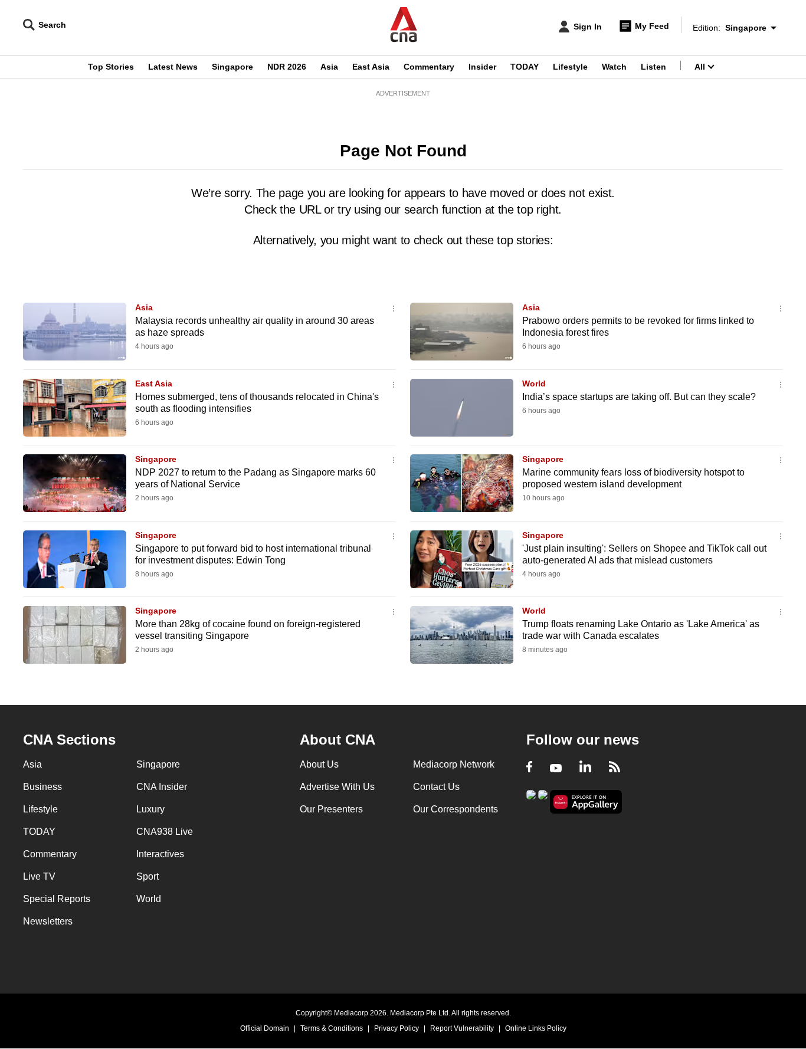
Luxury (150, 809)
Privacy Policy (396, 1028)
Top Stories (111, 66)
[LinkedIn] (585, 768)
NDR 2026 (286, 66)
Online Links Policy (535, 1028)
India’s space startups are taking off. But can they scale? (639, 397)
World (534, 383)
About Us (319, 764)
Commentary (429, 66)
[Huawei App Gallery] (586, 802)
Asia (329, 66)
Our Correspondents (455, 809)
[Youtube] (556, 768)
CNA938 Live (164, 832)
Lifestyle (570, 66)
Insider (482, 66)
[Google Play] (531, 801)
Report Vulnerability (462, 1028)
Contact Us (436, 787)
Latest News (173, 66)
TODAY (524, 66)
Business (42, 787)
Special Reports (56, 899)
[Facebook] (529, 768)
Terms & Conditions (331, 1028)
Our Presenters (331, 809)
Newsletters (48, 921)
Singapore (232, 66)
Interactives (160, 854)
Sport (147, 876)
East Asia (370, 66)
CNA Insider (161, 787)
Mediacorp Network (453, 764)
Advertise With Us (337, 787)
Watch (614, 66)
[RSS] (614, 768)
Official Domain (264, 1028)
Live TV (39, 876)
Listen (653, 66)
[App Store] (543, 801)
